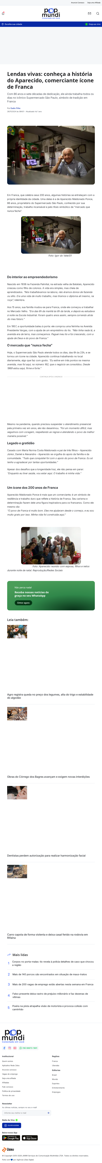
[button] (3, 13)
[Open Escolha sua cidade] (12, 24)
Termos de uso (8, 1095)
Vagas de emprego (10, 1074)
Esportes (55, 1083)
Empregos (56, 1092)
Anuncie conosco (9, 1070)
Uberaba (55, 1065)
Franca (55, 1061)
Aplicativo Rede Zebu (11, 1065)
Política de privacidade (11, 1091)
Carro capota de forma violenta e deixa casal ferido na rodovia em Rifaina (47, 936)
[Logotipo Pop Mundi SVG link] (13, 1036)
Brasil (54, 1075)
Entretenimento (58, 1088)
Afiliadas (5, 1082)
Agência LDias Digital (25, 1160)
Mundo (55, 1079)
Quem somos (7, 1061)
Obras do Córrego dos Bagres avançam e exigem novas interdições (48, 776)
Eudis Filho (15, 108)
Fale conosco (7, 1087)
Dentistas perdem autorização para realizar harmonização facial (46, 855)
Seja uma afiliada (9, 1078)
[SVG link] (11, 1138)
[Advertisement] (51, 45)
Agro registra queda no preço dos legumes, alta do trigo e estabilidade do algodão (50, 696)
